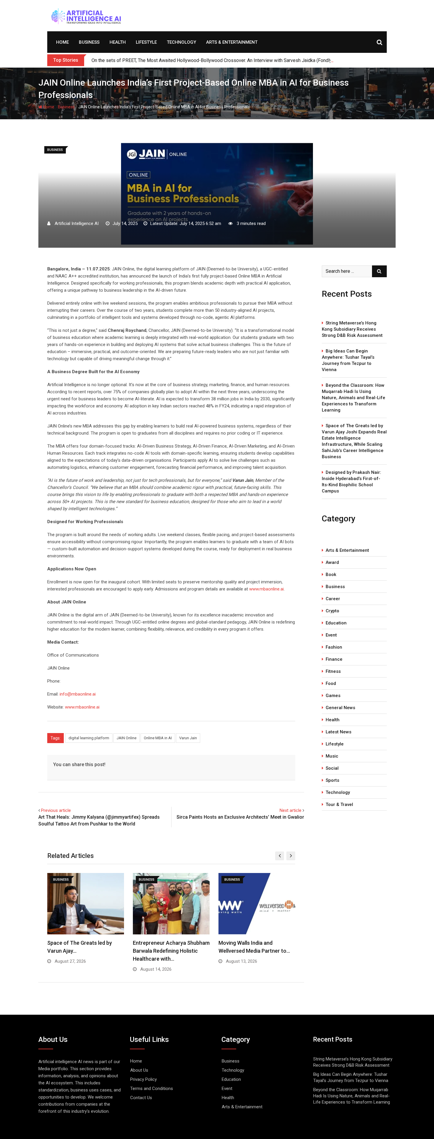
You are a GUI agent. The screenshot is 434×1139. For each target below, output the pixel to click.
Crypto (332, 610)
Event (331, 635)
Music (332, 756)
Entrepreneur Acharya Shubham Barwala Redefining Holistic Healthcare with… (171, 951)
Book (331, 574)
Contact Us (141, 1097)
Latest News (338, 732)
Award (332, 562)
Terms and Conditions (151, 1088)
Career (333, 598)
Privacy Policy (143, 1079)
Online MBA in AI (158, 738)
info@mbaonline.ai (78, 694)
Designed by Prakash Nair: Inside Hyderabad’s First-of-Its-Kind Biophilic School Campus (351, 482)
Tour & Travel (339, 804)
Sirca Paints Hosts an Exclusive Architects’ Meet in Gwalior (240, 817)
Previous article (56, 810)
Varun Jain (188, 738)
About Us (139, 1070)
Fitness (333, 671)
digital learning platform (88, 738)
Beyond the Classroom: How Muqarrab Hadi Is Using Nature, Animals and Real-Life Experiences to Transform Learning (353, 398)
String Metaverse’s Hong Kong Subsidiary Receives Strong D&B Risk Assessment (352, 329)
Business (89, 42)
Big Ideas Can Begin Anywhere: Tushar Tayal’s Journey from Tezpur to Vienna (348, 360)
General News (340, 707)
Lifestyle (146, 42)
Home (62, 42)
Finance (334, 659)
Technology (181, 42)
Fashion (334, 647)
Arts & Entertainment (231, 42)
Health (118, 42)
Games (333, 695)
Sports (332, 780)
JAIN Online (126, 738)
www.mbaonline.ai (266, 589)
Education (336, 623)
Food (331, 683)
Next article (290, 810)
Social (332, 768)
